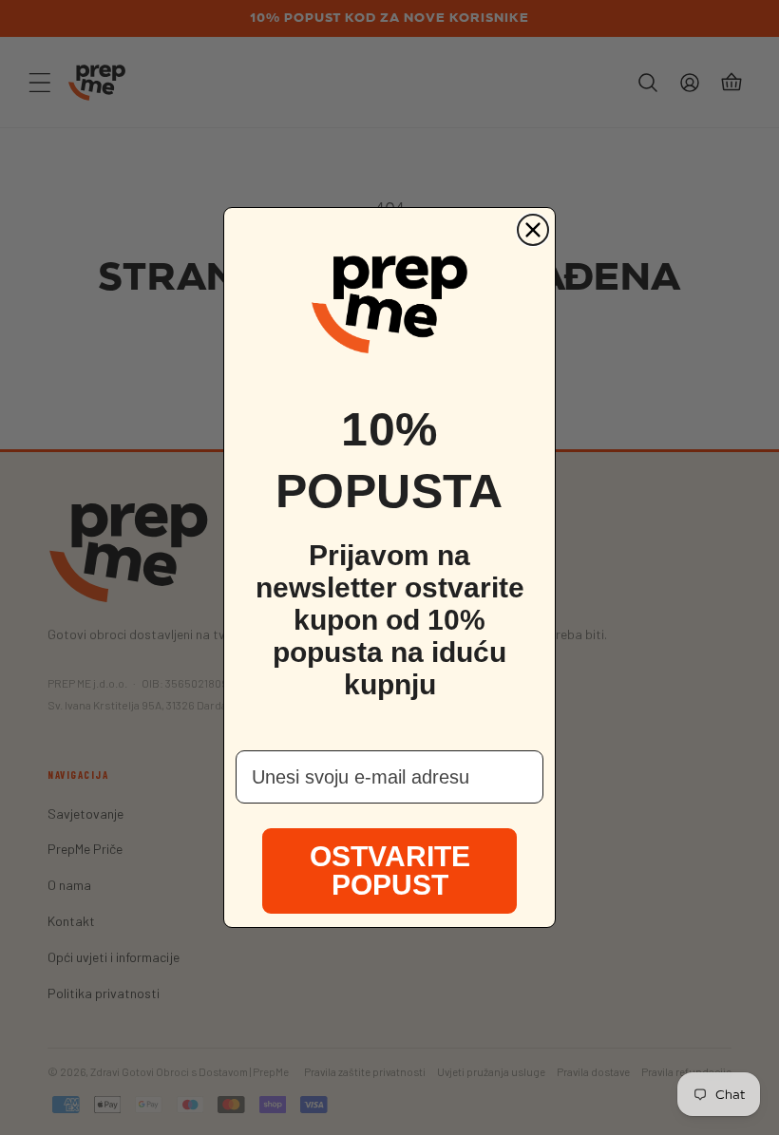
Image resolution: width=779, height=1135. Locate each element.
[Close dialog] (533, 230)
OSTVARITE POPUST (390, 870)
